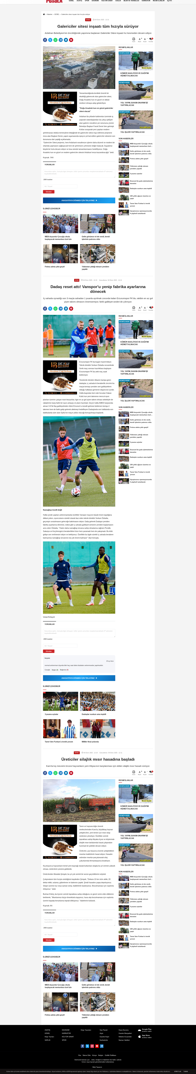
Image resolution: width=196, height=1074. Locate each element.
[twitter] (50, 40)
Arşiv (101, 1033)
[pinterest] (71, 40)
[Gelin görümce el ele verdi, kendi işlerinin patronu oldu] (97, 223)
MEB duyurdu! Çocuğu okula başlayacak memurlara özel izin (58, 238)
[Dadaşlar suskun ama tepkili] (97, 701)
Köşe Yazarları (86, 1030)
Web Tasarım (97, 1067)
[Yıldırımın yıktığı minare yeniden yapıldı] (97, 253)
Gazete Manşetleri (125, 1033)
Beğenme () (64, 670)
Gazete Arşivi (104, 1037)
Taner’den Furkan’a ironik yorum (59, 742)
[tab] (49, 165)
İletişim (100, 1055)
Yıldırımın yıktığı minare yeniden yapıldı (95, 268)
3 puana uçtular (51, 714)
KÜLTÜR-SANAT (68, 1037)
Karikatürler (104, 1040)
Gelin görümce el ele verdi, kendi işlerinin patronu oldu (96, 238)
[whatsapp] (55, 40)
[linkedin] (66, 40)
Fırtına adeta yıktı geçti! (55, 267)
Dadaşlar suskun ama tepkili (94, 714)
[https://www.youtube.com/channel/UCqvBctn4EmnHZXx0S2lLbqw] (97, 1046)
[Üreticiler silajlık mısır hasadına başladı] (79, 800)
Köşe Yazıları (49, 1037)
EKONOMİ (65, 1030)
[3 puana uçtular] (60, 701)
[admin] (101, 1046)
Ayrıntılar (177, 1071)
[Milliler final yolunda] (97, 728)
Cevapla (47, 670)
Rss (79, 1055)
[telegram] (61, 40)
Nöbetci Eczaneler (125, 1037)
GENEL (47, 1033)
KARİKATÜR (66, 1033)
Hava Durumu (124, 1030)
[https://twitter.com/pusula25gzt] (87, 1046)
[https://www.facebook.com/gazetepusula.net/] (82, 1046)
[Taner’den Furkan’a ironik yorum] (60, 728)
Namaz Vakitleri (124, 1040)
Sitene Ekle (87, 1055)
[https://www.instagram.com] (92, 1046)
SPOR (64, 1040)
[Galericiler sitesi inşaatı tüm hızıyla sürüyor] (79, 67)
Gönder (49, 192)
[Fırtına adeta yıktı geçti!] (60, 253)
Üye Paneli (103, 1030)
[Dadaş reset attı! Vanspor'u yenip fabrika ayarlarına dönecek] (79, 336)
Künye (94, 1055)
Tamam (185, 1071)
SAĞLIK (47, 1040)
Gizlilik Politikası (110, 1055)
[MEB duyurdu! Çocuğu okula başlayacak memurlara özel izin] (60, 223)
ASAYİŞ (47, 1030)
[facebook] (45, 40)
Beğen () (55, 670)
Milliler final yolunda (90, 742)
